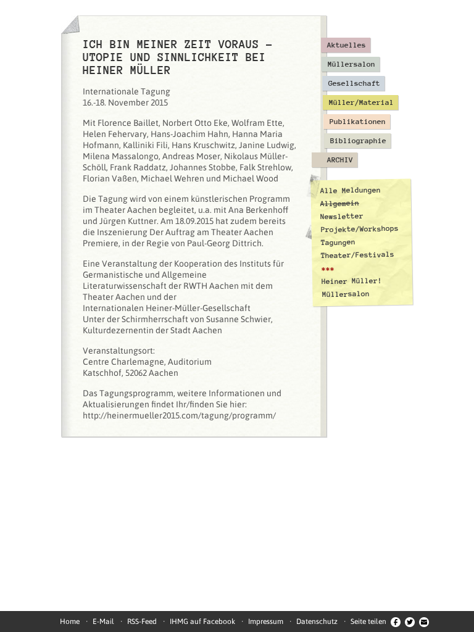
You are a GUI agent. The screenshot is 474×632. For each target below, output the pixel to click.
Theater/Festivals (357, 255)
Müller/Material (361, 102)
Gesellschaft (354, 83)
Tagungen (338, 242)
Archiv (340, 160)
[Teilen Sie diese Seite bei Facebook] (396, 621)
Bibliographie (358, 140)
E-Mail (103, 621)
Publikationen (358, 121)
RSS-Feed (142, 621)
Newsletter (342, 216)
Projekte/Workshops (360, 229)
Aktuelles (346, 45)
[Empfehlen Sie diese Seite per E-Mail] (424, 621)
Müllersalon (351, 64)
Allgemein (339, 203)
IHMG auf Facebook (202, 621)
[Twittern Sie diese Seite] (410, 621)
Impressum (265, 621)
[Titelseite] (70, 24)
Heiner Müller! (352, 281)
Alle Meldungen (350, 190)
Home (70, 621)
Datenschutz (317, 621)
